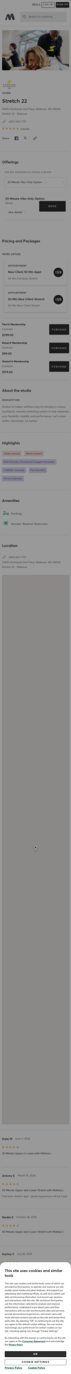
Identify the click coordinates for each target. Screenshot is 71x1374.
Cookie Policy (36, 1368)
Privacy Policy (16, 1345)
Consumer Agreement (33, 1341)
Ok (35, 1354)
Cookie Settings (35, 1362)
